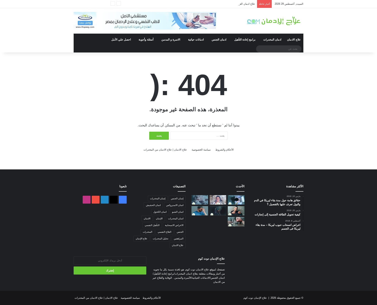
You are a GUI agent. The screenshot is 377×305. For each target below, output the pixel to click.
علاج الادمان (294, 39)
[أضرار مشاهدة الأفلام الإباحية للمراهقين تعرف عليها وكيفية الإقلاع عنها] (236, 200)
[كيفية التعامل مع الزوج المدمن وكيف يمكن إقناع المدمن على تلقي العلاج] (236, 211)
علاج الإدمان (141, 238)
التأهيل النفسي (152, 225)
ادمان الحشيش (153, 205)
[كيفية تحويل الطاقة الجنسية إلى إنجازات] (218, 200)
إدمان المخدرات (157, 198)
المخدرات (147, 232)
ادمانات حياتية (196, 39)
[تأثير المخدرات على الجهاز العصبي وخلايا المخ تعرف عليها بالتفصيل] (218, 211)
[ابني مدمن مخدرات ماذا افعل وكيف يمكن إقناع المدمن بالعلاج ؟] (236, 221)
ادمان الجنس (219, 39)
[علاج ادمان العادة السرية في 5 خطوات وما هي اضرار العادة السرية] (199, 200)
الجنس (180, 232)
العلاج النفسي (164, 232)
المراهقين (178, 238)
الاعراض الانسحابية (174, 225)
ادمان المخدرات (272, 39)
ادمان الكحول (160, 211)
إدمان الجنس (177, 198)
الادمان (147, 218)
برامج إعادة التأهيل (244, 39)
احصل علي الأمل (121, 39)
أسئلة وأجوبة (146, 39)
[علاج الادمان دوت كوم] (273, 21)
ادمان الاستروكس (174, 205)
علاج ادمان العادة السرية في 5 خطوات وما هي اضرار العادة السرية (218, 3)
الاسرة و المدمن (170, 39)
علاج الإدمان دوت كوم (255, 297)
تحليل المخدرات (160, 238)
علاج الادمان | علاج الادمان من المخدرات (165, 149)
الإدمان (159, 218)
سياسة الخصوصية (201, 149)
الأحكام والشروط (224, 149)
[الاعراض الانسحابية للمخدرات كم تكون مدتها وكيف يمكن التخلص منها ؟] (199, 211)
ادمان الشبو (177, 211)
